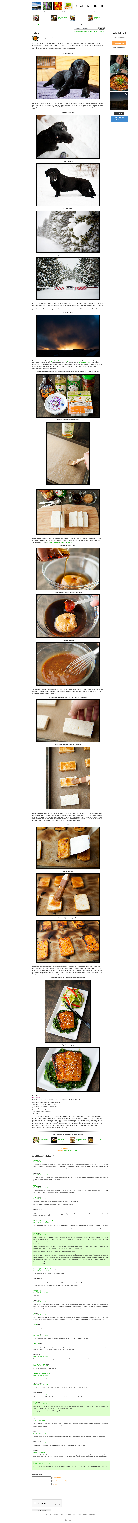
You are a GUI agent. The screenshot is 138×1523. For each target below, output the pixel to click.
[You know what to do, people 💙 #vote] (119, 64)
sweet (76, 1150)
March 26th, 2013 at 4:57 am (40, 1326)
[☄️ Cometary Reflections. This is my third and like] (119, 101)
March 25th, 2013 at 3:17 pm (40, 1292)
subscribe (119, 43)
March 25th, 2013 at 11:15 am (41, 1234)
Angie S (36, 1343)
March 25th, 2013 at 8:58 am (40, 1187)
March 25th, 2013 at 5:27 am (40, 1174)
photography (89, 11)
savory (69, 1150)
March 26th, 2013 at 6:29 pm (40, 1356)
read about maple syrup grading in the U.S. (59, 542)
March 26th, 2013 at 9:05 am (40, 1345)
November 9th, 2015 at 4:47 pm (41, 1452)
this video (41, 1099)
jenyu (35, 1233)
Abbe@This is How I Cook (42, 1373)
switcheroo (37, 33)
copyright (53, 11)
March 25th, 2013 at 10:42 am (41, 1222)
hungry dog (37, 1291)
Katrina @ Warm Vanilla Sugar (43, 1269)
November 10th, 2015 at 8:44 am (41, 1463)
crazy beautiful (100, 31)
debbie (35, 1160)
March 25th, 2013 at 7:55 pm (40, 1301)
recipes (59, 11)
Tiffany (35, 1186)
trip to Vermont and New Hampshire (60, 361)
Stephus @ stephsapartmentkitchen (45, 1221)
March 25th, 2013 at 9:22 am (40, 1198)
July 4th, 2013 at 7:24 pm (39, 1433)
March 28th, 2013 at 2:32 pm (40, 1394)
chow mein (78, 18)
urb (44, 11)
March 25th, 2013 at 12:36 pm (41, 1270)
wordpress (72, 1517)
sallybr (35, 1197)
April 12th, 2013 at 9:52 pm (40, 1420)
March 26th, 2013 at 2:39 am (40, 1314)
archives (83, 11)
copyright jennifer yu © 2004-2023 (45, 24)
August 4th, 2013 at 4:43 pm (40, 1442)
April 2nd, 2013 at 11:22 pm (40, 1403)
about (48, 11)
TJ (34, 1313)
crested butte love (74, 11)
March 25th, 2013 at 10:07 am (41, 1211)
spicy (73, 1150)
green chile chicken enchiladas (62, 18)
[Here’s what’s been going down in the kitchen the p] (119, 82)
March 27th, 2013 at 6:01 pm (40, 1375)
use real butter (90, 5)
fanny (35, 1324)
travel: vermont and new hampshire (84, 31)
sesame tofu (97, 1140)
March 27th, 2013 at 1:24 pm (40, 1365)
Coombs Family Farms (84, 363)
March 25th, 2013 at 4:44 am (40, 1161)
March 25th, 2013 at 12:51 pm (41, 1279)
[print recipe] (36, 1097)
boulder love (65, 11)
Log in (96, 11)
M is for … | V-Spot (39, 1364)
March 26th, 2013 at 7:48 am (40, 1335)
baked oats (42, 18)
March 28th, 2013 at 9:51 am (40, 1384)
